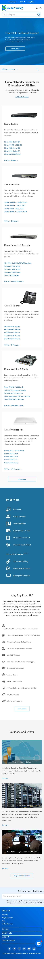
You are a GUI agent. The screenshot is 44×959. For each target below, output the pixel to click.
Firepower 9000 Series (12, 272)
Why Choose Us (7, 918)
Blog (3, 921)
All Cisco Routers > (11, 160)
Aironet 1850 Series (11, 456)
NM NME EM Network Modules (15, 390)
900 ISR (19, 145)
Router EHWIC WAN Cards (13, 387)
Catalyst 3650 (9, 205)
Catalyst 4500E (9, 211)
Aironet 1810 (8, 450)
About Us (5, 914)
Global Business (7, 924)
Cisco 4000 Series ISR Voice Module (17, 396)
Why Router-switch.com (22, 876)
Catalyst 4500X (22, 211)
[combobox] (21, 14)
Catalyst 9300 (9, 208)
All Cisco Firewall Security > (14, 281)
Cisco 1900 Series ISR (12, 148)
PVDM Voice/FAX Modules (13, 393)
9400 (17, 208)
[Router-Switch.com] (16, 8)
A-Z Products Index (22, 97)
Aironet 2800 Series (11, 459)
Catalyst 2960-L (22, 202)
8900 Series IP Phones (12, 339)
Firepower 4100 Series (12, 269)
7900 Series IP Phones (12, 335)
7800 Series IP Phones (12, 326)
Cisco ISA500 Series (11, 275)
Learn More (15, 48)
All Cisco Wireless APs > (13, 469)
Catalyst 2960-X (9, 202)
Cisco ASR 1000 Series (12, 154)
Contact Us (12, 2)
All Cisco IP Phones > (11, 345)
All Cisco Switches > (11, 221)
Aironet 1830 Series (11, 453)
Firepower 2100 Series (12, 266)
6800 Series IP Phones (12, 332)
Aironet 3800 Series (11, 463)
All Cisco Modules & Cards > (14, 405)
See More (5, 778)
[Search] (38, 14)
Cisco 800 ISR (9, 145)
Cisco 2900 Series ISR (12, 151)
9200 (22, 208)
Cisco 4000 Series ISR (12, 142)
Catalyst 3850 (20, 205)
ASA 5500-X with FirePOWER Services (17, 263)
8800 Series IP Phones (12, 329)
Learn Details (22, 709)
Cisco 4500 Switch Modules (14, 399)
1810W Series (19, 450)
